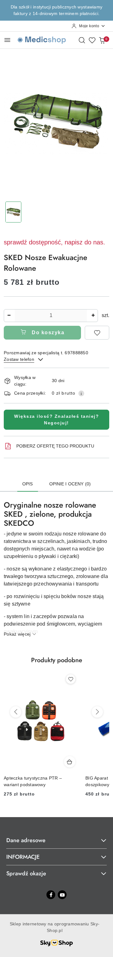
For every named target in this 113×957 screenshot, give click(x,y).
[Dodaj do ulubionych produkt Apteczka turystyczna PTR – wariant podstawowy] (70, 679)
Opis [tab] (27, 483)
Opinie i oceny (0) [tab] (70, 483)
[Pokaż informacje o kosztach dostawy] (81, 393)
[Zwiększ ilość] (93, 316)
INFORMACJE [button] (23, 857)
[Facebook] (50, 894)
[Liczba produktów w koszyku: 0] (102, 40)
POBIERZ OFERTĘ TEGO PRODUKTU (55, 445)
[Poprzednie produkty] (15, 712)
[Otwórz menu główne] (7, 40)
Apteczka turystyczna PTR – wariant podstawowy (33, 781)
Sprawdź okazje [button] (26, 873)
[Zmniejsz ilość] (8, 316)
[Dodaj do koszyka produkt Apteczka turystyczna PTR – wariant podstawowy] (69, 761)
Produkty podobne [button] (56, 660)
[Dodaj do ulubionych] (97, 333)
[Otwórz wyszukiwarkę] (81, 40)
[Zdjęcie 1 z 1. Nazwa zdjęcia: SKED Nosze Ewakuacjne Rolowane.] (13, 212)
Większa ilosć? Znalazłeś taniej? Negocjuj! (56, 419)
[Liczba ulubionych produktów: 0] (92, 40)
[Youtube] (62, 894)
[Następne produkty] (97, 712)
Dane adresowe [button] (26, 840)
